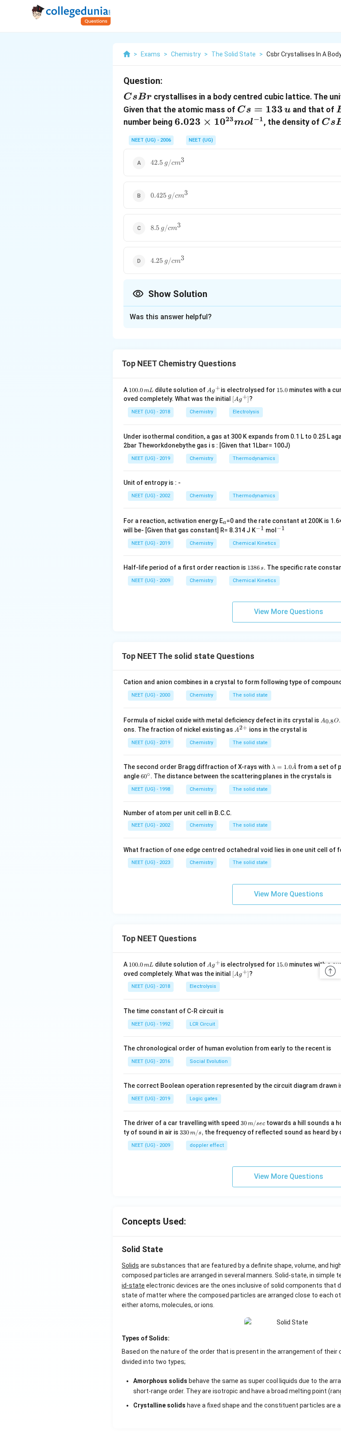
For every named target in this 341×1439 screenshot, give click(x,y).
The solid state (250, 695)
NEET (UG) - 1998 (150, 789)
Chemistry (201, 412)
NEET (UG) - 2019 (150, 458)
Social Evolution (209, 1061)
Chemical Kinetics (254, 543)
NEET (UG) (201, 140)
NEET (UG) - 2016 (150, 1061)
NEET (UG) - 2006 (151, 140)
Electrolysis (246, 412)
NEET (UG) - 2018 (150, 412)
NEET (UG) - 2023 (150, 862)
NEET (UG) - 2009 (150, 580)
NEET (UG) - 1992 (150, 1024)
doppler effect (207, 1145)
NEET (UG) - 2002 (150, 496)
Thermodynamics (254, 458)
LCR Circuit (202, 1024)
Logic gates (204, 1099)
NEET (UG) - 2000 (150, 695)
